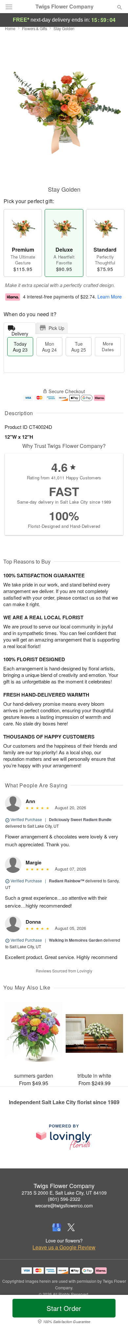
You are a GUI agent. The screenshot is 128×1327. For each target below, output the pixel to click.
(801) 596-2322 (64, 1199)
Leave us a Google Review (64, 1247)
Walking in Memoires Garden (75, 940)
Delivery (19, 332)
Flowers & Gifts (34, 28)
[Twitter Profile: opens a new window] (71, 1227)
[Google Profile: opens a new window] (56, 1227)
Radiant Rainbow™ (66, 881)
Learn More (109, 296)
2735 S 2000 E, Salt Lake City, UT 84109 (64, 1192)
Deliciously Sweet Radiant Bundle (80, 819)
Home (10, 28)
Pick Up (56, 328)
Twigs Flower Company (64, 6)
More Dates (108, 346)
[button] (114, 1312)
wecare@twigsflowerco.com (64, 1205)
